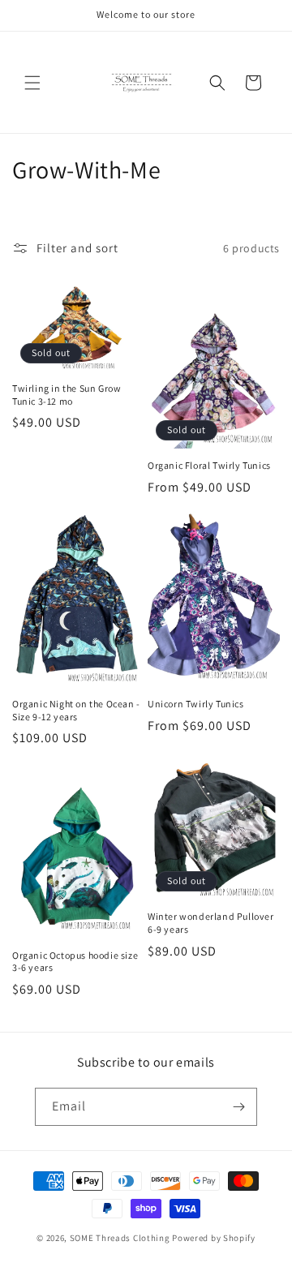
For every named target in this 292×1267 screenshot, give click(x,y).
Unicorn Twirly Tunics (196, 704)
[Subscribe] (238, 1107)
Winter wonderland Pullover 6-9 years (211, 922)
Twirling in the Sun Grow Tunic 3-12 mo (66, 394)
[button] (32, 83)
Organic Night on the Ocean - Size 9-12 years (76, 710)
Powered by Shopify (214, 1237)
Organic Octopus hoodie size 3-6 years (75, 961)
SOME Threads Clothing (120, 1237)
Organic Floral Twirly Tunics (209, 465)
